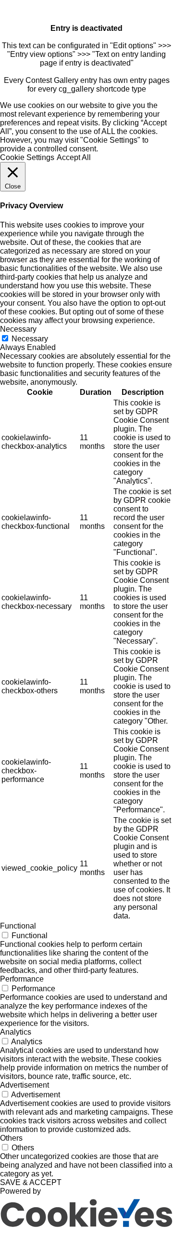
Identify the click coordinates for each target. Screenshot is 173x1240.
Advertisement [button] (24, 1085)
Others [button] (11, 1138)
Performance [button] (22, 979)
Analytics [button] (15, 1032)
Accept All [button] (74, 157)
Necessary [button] (18, 329)
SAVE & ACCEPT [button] (31, 1182)
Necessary (30, 339)
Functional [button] (18, 926)
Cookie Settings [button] (27, 157)
